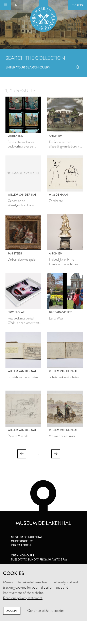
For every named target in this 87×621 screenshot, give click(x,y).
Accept (11, 611)
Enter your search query (19, 62)
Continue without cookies (45, 610)
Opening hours (22, 555)
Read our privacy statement (22, 598)
